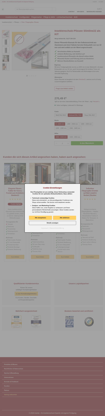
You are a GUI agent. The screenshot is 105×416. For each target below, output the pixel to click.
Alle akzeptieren (40, 218)
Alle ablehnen (64, 218)
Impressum (44, 228)
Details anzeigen (52, 223)
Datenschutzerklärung (57, 228)
